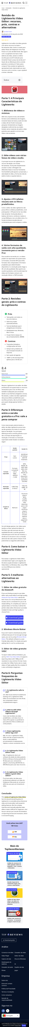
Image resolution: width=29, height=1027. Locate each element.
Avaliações (8, 8)
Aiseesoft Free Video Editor (10, 597)
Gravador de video (20, 952)
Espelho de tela (19, 967)
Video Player (5, 956)
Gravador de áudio (7, 967)
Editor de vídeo (6, 36)
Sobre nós (5, 980)
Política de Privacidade (8, 989)
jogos (16, 970)
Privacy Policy (18, 1025)
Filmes (3, 970)
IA (15, 964)
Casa (3, 8)
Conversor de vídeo (13, 853)
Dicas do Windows (20, 959)
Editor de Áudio (12, 890)
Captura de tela (11, 872)
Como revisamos (7, 995)
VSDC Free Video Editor (13, 657)
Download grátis (9, 940)
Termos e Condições (8, 992)
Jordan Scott (8, 31)
